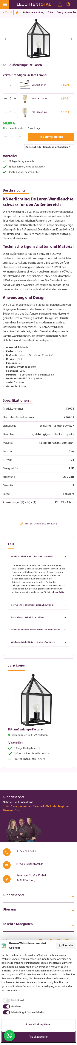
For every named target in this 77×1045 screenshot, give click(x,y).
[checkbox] (12, 1000)
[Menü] (4, 4)
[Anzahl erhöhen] (20, 137)
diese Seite (58, 592)
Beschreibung (14, 190)
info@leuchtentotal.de (29, 864)
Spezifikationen (16, 401)
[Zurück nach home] (18, 12)
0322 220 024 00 (26, 851)
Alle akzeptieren (38, 1036)
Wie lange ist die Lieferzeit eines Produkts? (33, 642)
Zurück (9, 12)
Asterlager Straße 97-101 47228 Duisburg (31, 878)
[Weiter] (71, 39)
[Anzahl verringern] (5, 137)
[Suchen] (68, 4)
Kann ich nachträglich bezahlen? (27, 617)
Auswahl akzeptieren (38, 1024)
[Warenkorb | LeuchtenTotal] (75, 2)
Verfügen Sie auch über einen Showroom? (32, 605)
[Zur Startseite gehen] (36, 4)
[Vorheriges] (5, 39)
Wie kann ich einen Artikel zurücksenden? (32, 556)
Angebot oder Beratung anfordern (46, 147)
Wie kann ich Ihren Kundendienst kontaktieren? (35, 630)
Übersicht (67, 945)
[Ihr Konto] (60, 4)
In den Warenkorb (51, 136)
